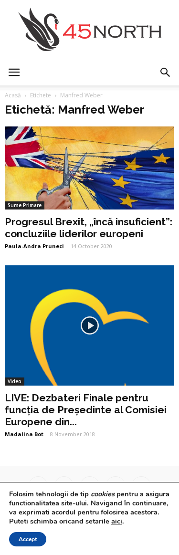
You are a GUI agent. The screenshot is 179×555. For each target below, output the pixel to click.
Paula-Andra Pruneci (34, 246)
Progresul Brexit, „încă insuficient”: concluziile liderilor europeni (88, 228)
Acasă (13, 95)
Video (14, 381)
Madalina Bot (24, 434)
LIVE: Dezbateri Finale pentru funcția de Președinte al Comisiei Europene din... (86, 410)
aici (116, 521)
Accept (28, 539)
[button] (165, 72)
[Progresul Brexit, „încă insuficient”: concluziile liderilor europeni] (89, 167)
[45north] (89, 30)
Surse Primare (25, 205)
